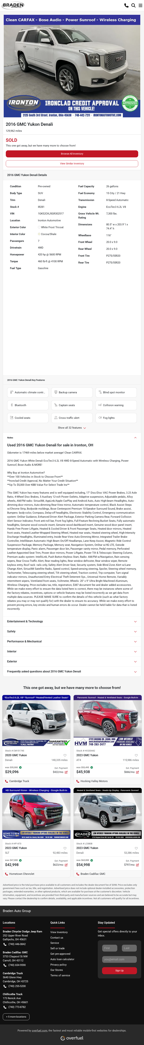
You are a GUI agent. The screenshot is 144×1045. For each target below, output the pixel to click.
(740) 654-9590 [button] (17, 965)
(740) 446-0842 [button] (17, 944)
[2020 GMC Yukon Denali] (36, 720)
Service (54, 943)
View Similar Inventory (72, 163)
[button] (126, 5)
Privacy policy (58, 964)
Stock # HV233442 (85, 750)
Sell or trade (57, 948)
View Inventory (59, 932)
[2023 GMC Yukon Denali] (108, 813)
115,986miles (131, 760)
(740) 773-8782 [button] (17, 1007)
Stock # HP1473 (13, 843)
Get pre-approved (60, 953)
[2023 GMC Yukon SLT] (36, 813)
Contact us (56, 937)
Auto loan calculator (62, 959)
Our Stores (56, 970)
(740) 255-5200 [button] (17, 986)
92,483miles (60, 852)
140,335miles (59, 760)
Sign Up (119, 970)
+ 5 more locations (16, 1016)
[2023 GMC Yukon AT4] (108, 720)
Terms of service (60, 975)
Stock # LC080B (84, 843)
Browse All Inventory (72, 153)
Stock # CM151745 (14, 750)
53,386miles (131, 852)
